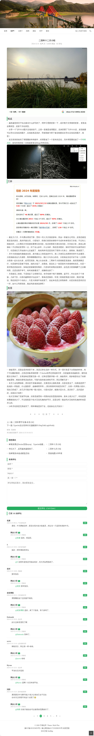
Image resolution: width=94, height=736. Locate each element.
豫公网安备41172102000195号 (52, 728)
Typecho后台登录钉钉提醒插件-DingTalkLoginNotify (33, 425)
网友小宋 (14, 533)
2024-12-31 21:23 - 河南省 (18, 679)
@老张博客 (19, 610)
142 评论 (59, 44)
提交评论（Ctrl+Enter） (47, 508)
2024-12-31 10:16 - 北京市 (14, 619)
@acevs (18, 658)
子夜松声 (43, 725)
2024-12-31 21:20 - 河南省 (18, 535)
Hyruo (9, 665)
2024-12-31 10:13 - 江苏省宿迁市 (16, 595)
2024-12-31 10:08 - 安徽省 (14, 571)
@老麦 (17, 538)
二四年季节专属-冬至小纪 (23, 422)
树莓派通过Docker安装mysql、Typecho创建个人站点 (30, 444)
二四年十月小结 (54, 444)
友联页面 (66, 728)
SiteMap (50, 731)
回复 (85, 523)
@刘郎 (17, 709)
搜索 (90, 31)
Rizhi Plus (56, 725)
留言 (47, 31)
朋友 (34, 31)
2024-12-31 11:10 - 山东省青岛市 (16, 643)
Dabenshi (10, 617)
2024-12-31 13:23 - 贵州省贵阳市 (16, 692)
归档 (27, 31)
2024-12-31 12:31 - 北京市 (14, 667)
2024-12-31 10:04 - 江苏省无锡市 (16, 547)
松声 (12, 31)
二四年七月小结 (54, 449)
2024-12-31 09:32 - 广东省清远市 (16, 523)
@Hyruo (18, 683)
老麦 (8, 521)
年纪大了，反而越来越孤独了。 (22, 449)
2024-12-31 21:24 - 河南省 (18, 706)
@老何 (17, 586)
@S (16, 562)
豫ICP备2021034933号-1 (33, 728)
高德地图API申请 (55, 453)
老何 (8, 569)
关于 (41, 31)
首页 (5, 31)
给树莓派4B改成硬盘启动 (19, 453)
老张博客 (10, 593)
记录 (20, 31)
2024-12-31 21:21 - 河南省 (18, 559)
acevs (9, 641)
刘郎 (8, 689)
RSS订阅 (44, 731)
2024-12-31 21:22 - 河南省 (18, 607)
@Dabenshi (19, 634)
